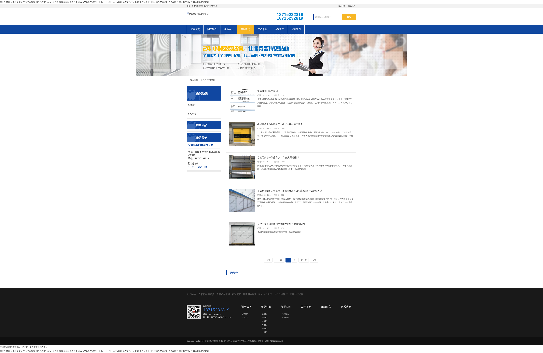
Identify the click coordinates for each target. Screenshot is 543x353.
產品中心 (228, 29)
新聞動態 (245, 29)
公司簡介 (245, 314)
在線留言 (279, 29)
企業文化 (245, 317)
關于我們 (211, 29)
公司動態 (192, 113)
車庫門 (264, 325)
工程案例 (262, 29)
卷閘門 (264, 321)
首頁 (202, 79)
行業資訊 (192, 105)
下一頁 (304, 260)
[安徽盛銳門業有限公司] (225, 16)
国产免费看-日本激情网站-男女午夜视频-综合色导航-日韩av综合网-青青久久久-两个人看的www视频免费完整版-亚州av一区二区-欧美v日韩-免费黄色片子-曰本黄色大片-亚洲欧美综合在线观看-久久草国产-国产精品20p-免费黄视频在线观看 (104, 2)
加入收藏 (341, 6)
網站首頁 (195, 29)
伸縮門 (264, 317)
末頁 (314, 260)
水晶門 (264, 332)
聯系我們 (351, 6)
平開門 (264, 329)
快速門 (264, 314)
